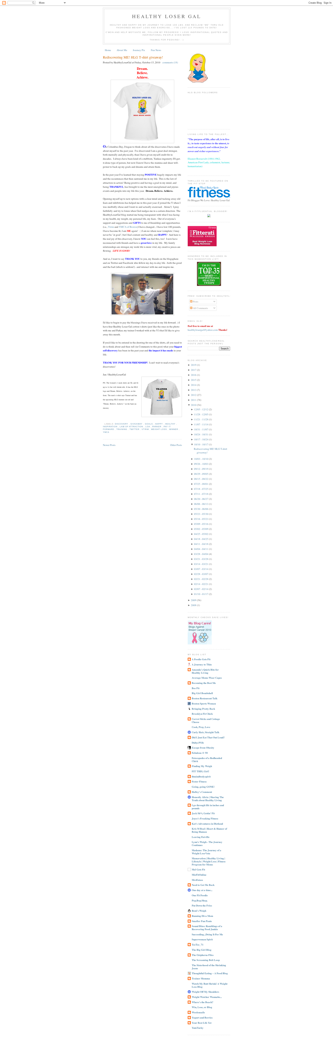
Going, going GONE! (203, 786)
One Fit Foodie (200, 895)
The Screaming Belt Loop (206, 960)
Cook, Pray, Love (201, 727)
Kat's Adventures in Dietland (207, 823)
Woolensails (198, 1012)
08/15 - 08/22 (201, 479)
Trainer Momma (201, 978)
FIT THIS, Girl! (200, 771)
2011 (194, 400)
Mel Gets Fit (198, 869)
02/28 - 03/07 (201, 574)
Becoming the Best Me (204, 683)
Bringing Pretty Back (203, 708)
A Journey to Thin (202, 664)
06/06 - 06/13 (201, 504)
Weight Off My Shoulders (205, 991)
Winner (174, 429)
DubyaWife (198, 742)
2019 (194, 365)
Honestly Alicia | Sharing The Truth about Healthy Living (208, 798)
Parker (157, 427)
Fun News (156, 50)
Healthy (170, 424)
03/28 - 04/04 (201, 554)
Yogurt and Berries (202, 1017)
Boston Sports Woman (204, 703)
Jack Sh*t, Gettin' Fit (203, 813)
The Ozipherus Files (203, 955)
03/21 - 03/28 (201, 559)
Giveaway (136, 424)
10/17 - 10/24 (201, 439)
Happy (159, 424)
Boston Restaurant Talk (204, 698)
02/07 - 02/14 (201, 589)
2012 (194, 395)
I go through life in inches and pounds (208, 806)
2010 (194, 405)
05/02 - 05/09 (201, 529)
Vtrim (111, 227)
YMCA (106, 432)
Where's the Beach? (202, 1002)
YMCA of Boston (128, 227)
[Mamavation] (209, 285)
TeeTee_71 (198, 944)
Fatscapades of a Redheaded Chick (207, 759)
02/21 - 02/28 (201, 579)
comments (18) (170, 62)
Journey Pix (139, 50)
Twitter (135, 429)
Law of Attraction (132, 427)
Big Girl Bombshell (202, 693)
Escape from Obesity (203, 747)
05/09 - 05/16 (201, 524)
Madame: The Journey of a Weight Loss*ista (206, 851)
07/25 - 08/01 (201, 484)
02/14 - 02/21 (201, 584)
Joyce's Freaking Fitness (205, 818)
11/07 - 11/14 (201, 424)
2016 (194, 375)
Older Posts (176, 445)
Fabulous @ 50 (200, 753)
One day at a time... (202, 890)
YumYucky (198, 1027)
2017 (194, 370)
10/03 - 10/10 (201, 459)
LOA (148, 427)
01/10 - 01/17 (201, 594)
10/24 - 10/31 (201, 434)
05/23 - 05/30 (201, 514)
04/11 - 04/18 (201, 544)
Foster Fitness (199, 781)
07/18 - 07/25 (201, 489)
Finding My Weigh (202, 766)
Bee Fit (195, 688)
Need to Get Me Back (203, 885)
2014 (194, 385)
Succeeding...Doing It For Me (207, 934)
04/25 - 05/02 (201, 534)
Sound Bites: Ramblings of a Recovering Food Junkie (207, 927)
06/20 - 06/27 (201, 499)
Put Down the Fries (202, 905)
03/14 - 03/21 (201, 564)
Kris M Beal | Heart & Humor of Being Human (209, 830)
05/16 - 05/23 (201, 519)
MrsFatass (197, 880)
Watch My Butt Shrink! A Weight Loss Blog (209, 985)
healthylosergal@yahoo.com (203, 330)
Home (108, 50)
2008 (194, 605)
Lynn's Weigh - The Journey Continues (207, 843)
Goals (149, 424)
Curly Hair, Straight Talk (205, 732)
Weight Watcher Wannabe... (207, 997)
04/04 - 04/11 (201, 549)
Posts (195, 301)
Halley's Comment (202, 792)
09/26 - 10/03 (201, 464)
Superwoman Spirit (202, 939)
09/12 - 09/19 (201, 469)
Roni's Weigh (199, 910)
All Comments (200, 308)
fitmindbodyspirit (201, 776)
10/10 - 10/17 (201, 444)
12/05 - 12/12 (201, 409)
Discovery (122, 424)
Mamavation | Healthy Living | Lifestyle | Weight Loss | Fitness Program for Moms (208, 861)
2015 (194, 380)
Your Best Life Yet (201, 1022)
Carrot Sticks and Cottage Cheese (206, 720)
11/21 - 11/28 (201, 419)
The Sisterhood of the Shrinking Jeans (209, 966)
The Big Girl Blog (201, 950)
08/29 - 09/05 (201, 474)
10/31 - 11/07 (201, 429)
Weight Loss (159, 429)
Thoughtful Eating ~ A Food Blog (210, 973)
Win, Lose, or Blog (202, 1007)
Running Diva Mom (202, 916)
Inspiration (110, 427)
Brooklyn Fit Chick (202, 713)
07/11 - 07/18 (201, 494)
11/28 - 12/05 (201, 414)
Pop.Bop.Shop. (200, 900)
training (122, 429)
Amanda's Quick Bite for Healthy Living (205, 671)
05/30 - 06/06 (201, 509)
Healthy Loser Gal (166, 16)
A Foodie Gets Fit (201, 659)
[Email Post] (103, 424)
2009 (194, 600)
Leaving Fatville (200, 837)
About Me (122, 50)
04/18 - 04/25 (201, 539)
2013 (194, 390)
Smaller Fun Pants (202, 921)
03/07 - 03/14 (201, 569)
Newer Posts (109, 445)
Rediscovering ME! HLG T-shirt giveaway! (133, 57)
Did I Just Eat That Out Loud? (208, 737)
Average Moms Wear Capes (207, 677)
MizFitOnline (199, 874)
